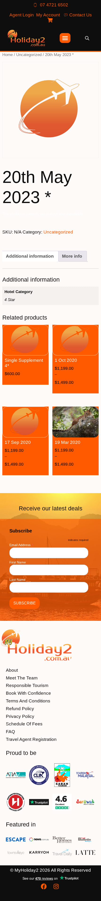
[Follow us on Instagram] (56, 886)
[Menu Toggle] (65, 38)
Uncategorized (29, 54)
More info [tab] (72, 256)
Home (7, 54)
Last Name (17, 579)
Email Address (21, 545)
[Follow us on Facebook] (44, 886)
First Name (17, 562)
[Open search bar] (87, 38)
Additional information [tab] (30, 256)
